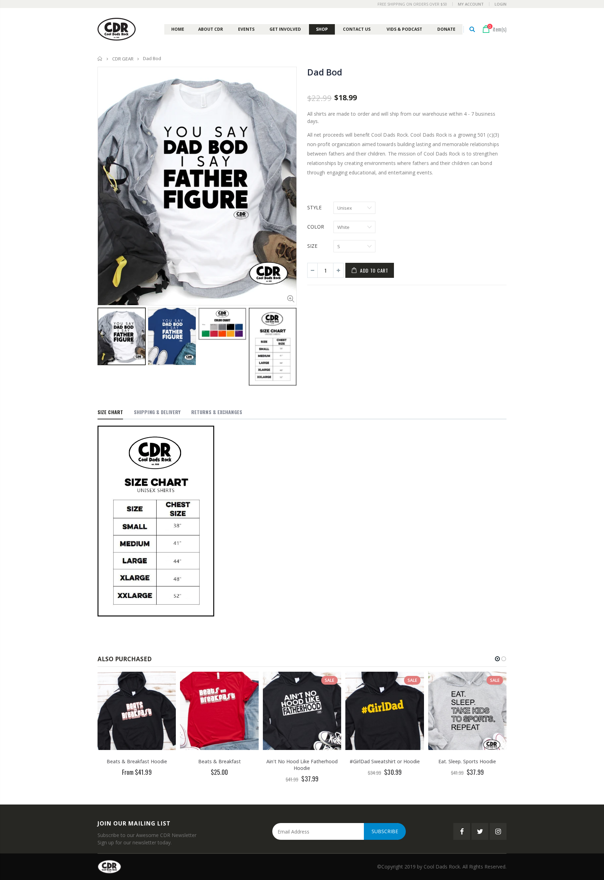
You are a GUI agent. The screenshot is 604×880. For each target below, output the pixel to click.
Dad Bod (324, 72)
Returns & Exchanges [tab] (216, 412)
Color (315, 226)
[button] (497, 659)
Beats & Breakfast (219, 761)
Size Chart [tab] (110, 412)
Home (100, 58)
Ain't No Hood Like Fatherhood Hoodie (302, 764)
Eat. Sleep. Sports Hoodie (467, 761)
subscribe (385, 831)
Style (314, 207)
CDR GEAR (123, 59)
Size (312, 246)
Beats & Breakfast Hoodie (137, 761)
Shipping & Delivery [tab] (157, 412)
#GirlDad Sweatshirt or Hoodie (385, 761)
